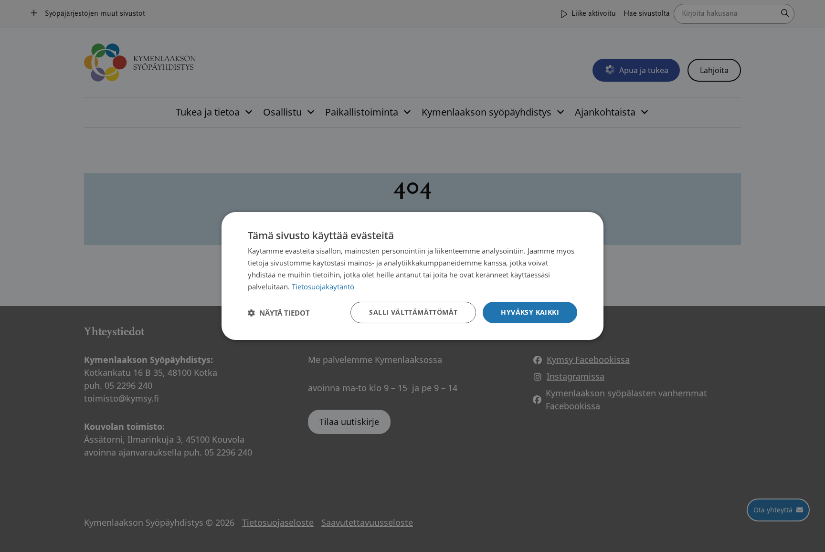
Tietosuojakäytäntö (323, 286)
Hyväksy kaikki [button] (530, 312)
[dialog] (412, 276)
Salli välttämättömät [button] (413, 312)
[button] (279, 313)
